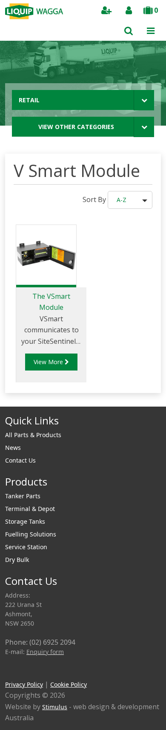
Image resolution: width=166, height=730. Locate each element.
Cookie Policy (68, 684)
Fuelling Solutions (30, 534)
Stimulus (54, 707)
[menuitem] (83, 435)
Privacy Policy (24, 684)
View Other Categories (76, 127)
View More (49, 362)
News (13, 448)
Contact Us (20, 460)
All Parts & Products (33, 435)
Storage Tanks (25, 521)
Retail (29, 100)
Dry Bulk (17, 560)
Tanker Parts (22, 496)
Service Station (26, 547)
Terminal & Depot (30, 509)
